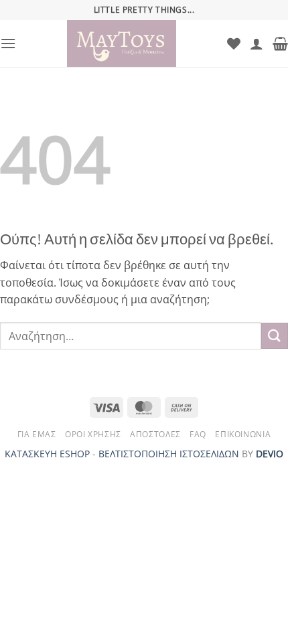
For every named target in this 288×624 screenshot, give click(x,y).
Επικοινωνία (243, 434)
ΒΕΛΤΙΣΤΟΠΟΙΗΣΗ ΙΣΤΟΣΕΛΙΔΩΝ (168, 453)
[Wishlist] (233, 43)
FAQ (198, 434)
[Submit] (274, 336)
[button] (8, 43)
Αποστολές (155, 434)
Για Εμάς (36, 434)
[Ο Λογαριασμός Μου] (256, 43)
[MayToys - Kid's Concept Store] (121, 43)
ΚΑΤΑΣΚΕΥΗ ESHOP (47, 453)
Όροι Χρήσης (93, 434)
